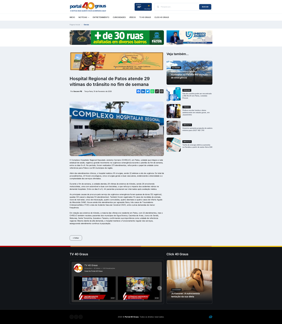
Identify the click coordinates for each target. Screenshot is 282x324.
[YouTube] (81, 317)
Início (72, 17)
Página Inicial (75, 25)
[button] (115, 42)
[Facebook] (72, 317)
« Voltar (76, 238)
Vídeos (132, 17)
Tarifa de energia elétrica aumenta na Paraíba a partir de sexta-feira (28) (197, 146)
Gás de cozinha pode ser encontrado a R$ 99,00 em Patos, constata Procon (197, 96)
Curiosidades (119, 17)
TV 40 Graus (145, 17)
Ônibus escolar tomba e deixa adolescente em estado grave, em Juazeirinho (196, 112)
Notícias (83, 17)
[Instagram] (76, 317)
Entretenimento (101, 17)
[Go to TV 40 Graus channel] (78, 268)
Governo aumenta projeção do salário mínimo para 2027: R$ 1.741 (197, 129)
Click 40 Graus (161, 17)
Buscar (205, 7)
